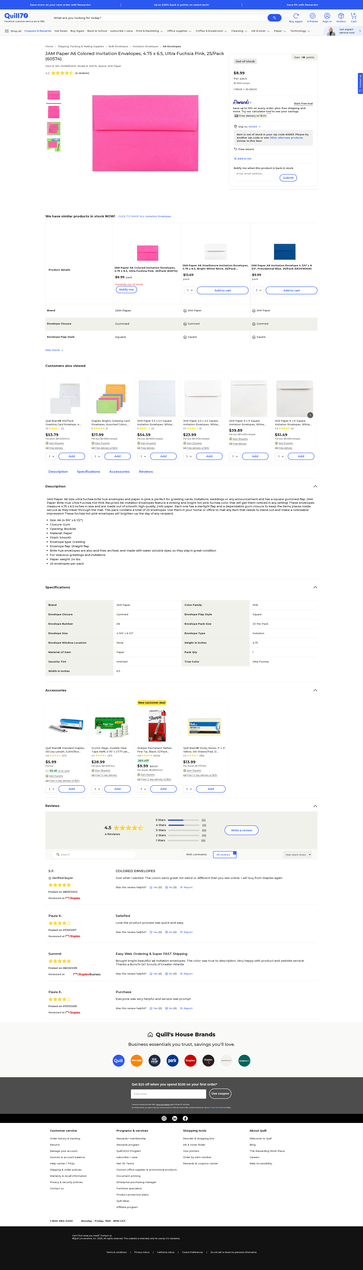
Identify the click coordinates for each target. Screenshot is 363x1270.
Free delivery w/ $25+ (253, 115)
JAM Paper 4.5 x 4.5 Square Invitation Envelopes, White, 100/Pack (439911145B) (201, 422)
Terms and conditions (163, 1104)
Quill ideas (122, 1200)
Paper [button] (278, 30)
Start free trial (303, 103)
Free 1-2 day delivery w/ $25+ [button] (64, 780)
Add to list (244, 158)
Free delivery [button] (56, 448)
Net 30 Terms (125, 1163)
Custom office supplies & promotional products (146, 1169)
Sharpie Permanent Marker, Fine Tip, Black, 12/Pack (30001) (154, 749)
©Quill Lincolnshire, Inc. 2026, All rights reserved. (97, 1238)
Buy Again (77, 30)
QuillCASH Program (128, 1150)
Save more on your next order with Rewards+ (60, 4)
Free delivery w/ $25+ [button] (106, 448)
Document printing (128, 1175)
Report (188, 887)
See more (52, 350)
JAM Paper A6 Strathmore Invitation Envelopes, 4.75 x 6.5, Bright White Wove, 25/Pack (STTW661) (215, 268)
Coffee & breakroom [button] (209, 30)
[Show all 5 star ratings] (183, 820)
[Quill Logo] (16, 15)
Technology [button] (298, 30)
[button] (275, 18)
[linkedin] (175, 1118)
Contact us (57, 1188)
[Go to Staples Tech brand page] (208, 1061)
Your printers (191, 1150)
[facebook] (185, 1118)
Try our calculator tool (256, 111)
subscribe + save (121, 30)
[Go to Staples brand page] (190, 1061)
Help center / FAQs (62, 1163)
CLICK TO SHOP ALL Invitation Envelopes (144, 216)
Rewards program (127, 1144)
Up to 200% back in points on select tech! (181, 4)
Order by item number (197, 1157)
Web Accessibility (261, 1163)
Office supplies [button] (177, 30)
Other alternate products (286, 137)
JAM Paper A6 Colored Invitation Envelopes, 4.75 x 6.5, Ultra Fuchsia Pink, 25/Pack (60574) (146, 269)
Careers (254, 1157)
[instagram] (164, 1118)
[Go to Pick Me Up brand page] (155, 1061)
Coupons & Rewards (37, 30)
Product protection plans (132, 1194)
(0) (204, 830)
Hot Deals (60, 30)
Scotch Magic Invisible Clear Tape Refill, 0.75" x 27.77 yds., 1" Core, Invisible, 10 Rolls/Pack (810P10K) (110, 749)
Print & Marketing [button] (147, 30)
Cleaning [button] (237, 30)
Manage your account (64, 1150)
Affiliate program (127, 1207)
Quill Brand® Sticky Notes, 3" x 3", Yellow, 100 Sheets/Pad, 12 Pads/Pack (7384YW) (204, 749)
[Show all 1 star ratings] (183, 840)
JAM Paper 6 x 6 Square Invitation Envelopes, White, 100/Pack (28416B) (292, 422)
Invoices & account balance (67, 1157)
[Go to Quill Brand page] (119, 1061)
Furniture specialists (129, 1188)
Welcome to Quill (260, 1138)
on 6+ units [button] (64, 770)
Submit (288, 178)
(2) (204, 820)
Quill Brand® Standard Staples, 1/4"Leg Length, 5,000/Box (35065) (65, 749)
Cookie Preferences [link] (192, 1252)
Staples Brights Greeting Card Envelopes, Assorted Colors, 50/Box (111, 422)
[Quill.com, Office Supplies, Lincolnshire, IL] (58, 1237)
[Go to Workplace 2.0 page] (244, 1061)
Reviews (146, 471)
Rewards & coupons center (200, 1163)
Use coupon (220, 1093)
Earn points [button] (304, 57)
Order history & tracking (65, 1138)
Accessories (119, 471)
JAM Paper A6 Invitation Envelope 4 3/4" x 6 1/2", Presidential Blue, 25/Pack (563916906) (281, 267)
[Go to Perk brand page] (173, 1061)
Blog (253, 1144)
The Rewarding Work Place (267, 1150)
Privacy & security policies (66, 1182)
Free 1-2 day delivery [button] (106, 775)
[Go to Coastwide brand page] (137, 1061)
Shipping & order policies (66, 1169)
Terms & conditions (116, 1252)
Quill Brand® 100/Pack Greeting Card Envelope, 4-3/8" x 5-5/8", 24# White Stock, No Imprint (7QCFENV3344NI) (65, 422)
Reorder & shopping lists (198, 1138)
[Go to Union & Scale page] (226, 1061)
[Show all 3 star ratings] (183, 830)
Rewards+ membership (131, 1138)
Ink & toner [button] (258, 30)
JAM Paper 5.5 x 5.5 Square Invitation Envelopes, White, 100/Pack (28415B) (155, 422)
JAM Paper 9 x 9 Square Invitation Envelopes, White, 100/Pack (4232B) (246, 422)
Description (58, 471)
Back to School (97, 30)
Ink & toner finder (194, 1144)
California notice (165, 1252)
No (171, 887)
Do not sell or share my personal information (234, 1252)
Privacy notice (141, 1252)
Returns (55, 1144)
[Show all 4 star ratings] (184, 825)
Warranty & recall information (68, 1175)
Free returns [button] (246, 149)
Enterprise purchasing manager (136, 1182)
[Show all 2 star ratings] (183, 835)
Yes (155, 887)
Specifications (88, 471)
